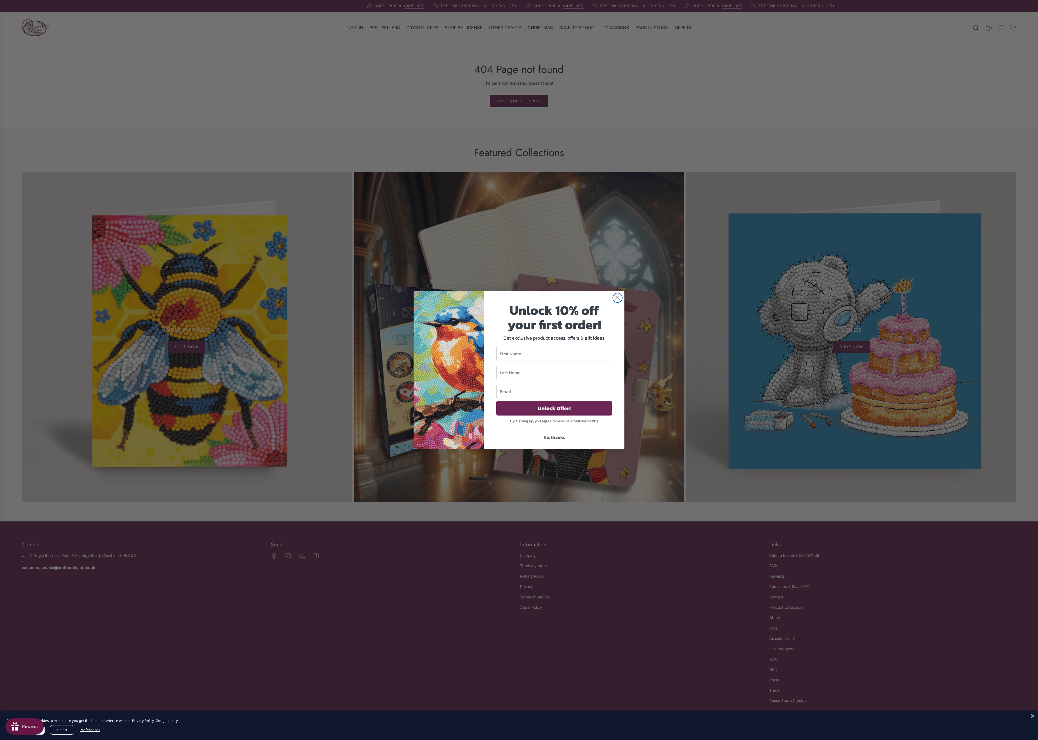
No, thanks (554, 437)
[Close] (1032, 716)
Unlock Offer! (554, 408)
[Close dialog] (617, 298)
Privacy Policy (143, 720)
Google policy (166, 720)
